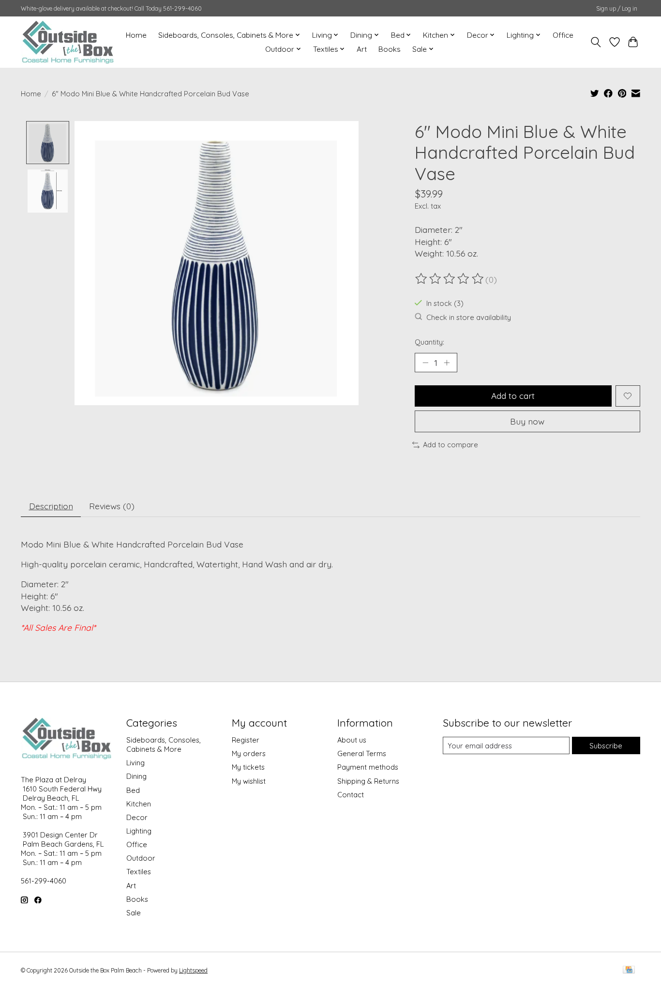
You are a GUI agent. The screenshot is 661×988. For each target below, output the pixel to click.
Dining (136, 776)
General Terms (361, 753)
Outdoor (140, 858)
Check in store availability (468, 317)
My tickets (248, 767)
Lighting (138, 831)
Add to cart (513, 395)
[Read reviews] (450, 279)
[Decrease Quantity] (425, 362)
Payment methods (367, 767)
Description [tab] (51, 506)
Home (136, 35)
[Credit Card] (629, 970)
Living (135, 762)
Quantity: (429, 342)
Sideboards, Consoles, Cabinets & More (163, 744)
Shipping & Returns (368, 781)
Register (245, 740)
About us (351, 740)
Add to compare (450, 444)
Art (362, 49)
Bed (133, 790)
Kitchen (138, 803)
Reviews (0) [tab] (112, 506)
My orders (249, 753)
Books (389, 49)
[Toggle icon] (596, 42)
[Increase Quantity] (446, 362)
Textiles (138, 871)
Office (563, 35)
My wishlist (249, 781)
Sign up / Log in (616, 8)
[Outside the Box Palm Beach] (68, 42)
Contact (350, 794)
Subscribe (605, 745)
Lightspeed (193, 970)
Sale (133, 912)
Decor (137, 817)
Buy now (527, 421)
